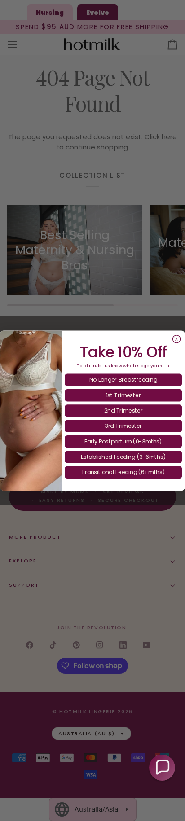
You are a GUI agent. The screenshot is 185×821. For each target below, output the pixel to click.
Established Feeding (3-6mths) (123, 456)
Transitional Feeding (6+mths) (123, 472)
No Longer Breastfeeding (123, 379)
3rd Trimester (123, 426)
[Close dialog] (177, 338)
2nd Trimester (123, 410)
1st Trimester (123, 395)
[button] (162, 768)
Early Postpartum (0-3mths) (123, 441)
